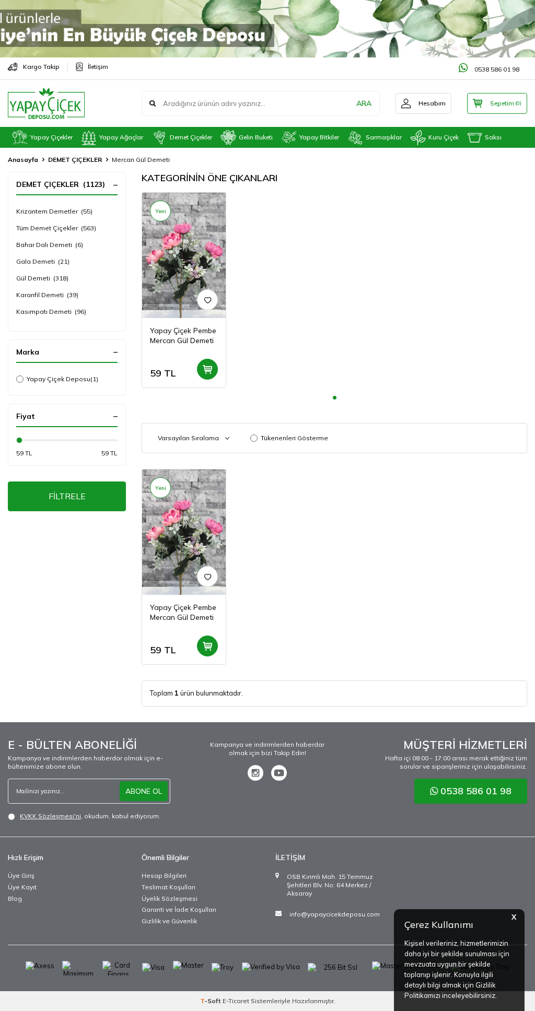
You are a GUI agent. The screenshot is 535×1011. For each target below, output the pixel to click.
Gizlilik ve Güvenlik (169, 921)
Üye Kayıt (22, 887)
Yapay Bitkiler (319, 137)
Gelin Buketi (256, 137)
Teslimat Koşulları (168, 887)
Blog (15, 898)
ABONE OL (143, 791)
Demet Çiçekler (191, 137)
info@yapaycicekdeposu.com (334, 914)
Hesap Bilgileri (164, 875)
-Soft (211, 1001)
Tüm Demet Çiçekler (56, 228)
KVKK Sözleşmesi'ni (50, 816)
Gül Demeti (42, 278)
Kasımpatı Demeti (51, 311)
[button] (334, 397)
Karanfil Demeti (47, 295)
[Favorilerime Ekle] (207, 299)
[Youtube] (279, 773)
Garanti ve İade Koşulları (179, 909)
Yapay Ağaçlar (121, 137)
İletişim (98, 66)
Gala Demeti (42, 261)
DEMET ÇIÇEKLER (75, 159)
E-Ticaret (236, 1001)
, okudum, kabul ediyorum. (90, 816)
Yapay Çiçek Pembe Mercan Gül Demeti (183, 335)
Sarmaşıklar (384, 137)
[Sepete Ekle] (207, 369)
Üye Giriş (21, 875)
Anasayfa (23, 159)
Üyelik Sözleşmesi (169, 898)
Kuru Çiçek (443, 137)
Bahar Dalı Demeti (49, 245)
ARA (363, 103)
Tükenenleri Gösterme (294, 438)
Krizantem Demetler (54, 211)
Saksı (493, 137)
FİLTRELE (67, 496)
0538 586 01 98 (496, 69)
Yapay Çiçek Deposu (62, 379)
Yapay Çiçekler (51, 137)
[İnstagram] (255, 773)
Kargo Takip (41, 66)
